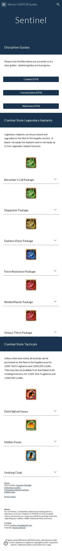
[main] (31, 19)
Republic (28, 485)
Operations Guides (12, 487)
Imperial (19, 485)
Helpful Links (9, 492)
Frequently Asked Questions (16, 490)
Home (7, 483)
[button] (4, 4)
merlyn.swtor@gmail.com (21, 525)
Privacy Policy (10, 496)
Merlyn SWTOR (18, 527)
